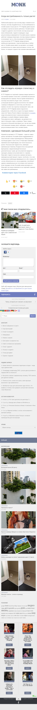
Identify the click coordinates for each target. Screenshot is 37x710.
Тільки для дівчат (7, 352)
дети (7, 608)
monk (7, 19)
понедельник (31, 615)
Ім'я (4, 268)
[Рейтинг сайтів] (18, 434)
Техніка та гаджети (8, 349)
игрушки (19, 611)
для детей (17, 608)
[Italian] (14, 310)
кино (7, 613)
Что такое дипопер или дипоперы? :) (19, 399)
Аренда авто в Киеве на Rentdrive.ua (19, 402)
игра (15, 611)
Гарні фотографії (7, 328)
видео (31, 605)
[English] (8, 310)
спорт (12, 617)
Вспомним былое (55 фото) (9, 467)
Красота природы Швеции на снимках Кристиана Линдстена (18, 531)
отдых (26, 615)
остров (21, 615)
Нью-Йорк (14, 605)
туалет (21, 617)
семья (2, 617)
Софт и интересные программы (12, 343)
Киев (6, 606)
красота (22, 613)
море (3, 615)
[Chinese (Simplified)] (5, 310)
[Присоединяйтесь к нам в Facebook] (35, 294)
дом (23, 608)
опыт (18, 615)
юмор (24, 617)
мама (29, 613)
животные (31, 608)
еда (26, 608)
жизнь (4, 610)
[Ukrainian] (1, 310)
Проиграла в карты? (7, 507)
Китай (10, 605)
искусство (29, 611)
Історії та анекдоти (8, 331)
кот (15, 613)
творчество (16, 617)
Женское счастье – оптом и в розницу (12, 594)
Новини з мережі (7, 337)
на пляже (8, 615)
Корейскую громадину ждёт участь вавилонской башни (9, 232)
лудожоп (32, 113)
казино (10, 203)
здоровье (11, 611)
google (3, 605)
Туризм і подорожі (8, 355)
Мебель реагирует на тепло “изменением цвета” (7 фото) (17, 557)
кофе (17, 613)
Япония (23, 605)
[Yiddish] (19, 310)
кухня (26, 613)
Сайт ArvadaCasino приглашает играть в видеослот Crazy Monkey (25, 227)
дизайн (11, 608)
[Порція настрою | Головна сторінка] (18, 5)
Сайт (4, 274)
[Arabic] (3, 310)
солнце (9, 617)
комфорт (10, 613)
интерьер (23, 611)
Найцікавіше (6, 334)
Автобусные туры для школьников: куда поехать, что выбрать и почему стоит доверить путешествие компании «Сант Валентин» (17, 387)
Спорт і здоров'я (7, 346)
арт (26, 605)
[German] (12, 310)
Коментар (6, 256)
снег (6, 617)
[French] (10, 310)
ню (15, 615)
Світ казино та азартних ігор (11, 11)
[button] (5, 253)
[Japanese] (17, 310)
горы (2, 608)
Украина (19, 605)
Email (21, 268)
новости (12, 615)
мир (33, 613)
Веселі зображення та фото (10, 325)
